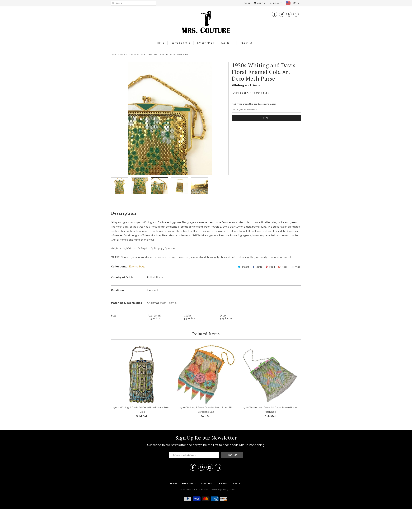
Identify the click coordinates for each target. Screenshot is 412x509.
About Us (247, 43)
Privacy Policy (227, 489)
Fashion (226, 43)
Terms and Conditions (209, 489)
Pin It (272, 266)
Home (160, 43)
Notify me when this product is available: (254, 104)
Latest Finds (205, 43)
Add (284, 266)
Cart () (261, 3)
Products (123, 54)
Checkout (276, 3)
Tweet (245, 266)
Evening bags (137, 266)
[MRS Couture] (206, 23)
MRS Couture (192, 489)
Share (259, 266)
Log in (246, 3)
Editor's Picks (181, 43)
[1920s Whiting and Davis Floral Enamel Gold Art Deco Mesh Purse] (169, 118)
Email (296, 266)
